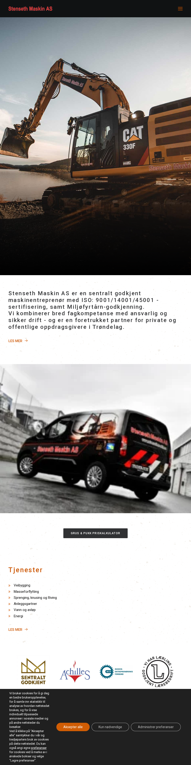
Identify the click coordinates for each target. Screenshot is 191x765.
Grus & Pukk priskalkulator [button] (95, 533)
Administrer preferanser (156, 727)
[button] (180, 8)
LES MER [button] (15, 341)
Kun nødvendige (110, 727)
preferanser (39, 748)
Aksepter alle (73, 727)
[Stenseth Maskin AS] (30, 8)
